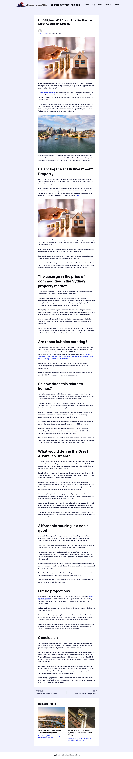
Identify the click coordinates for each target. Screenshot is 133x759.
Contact (116, 5)
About (100, 5)
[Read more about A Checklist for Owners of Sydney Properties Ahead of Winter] (81, 717)
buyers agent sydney (48, 93)
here (77, 195)
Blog (93, 5)
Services (108, 5)
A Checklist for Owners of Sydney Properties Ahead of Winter (80, 732)
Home (87, 5)
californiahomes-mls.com (66, 4)
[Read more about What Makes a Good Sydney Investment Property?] (51, 717)
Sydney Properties (48, 737)
